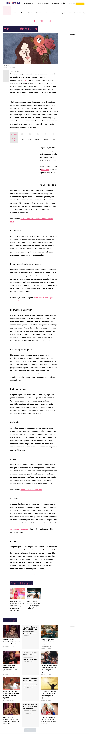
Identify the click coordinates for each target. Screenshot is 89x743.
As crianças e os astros (19, 529)
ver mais (29, 730)
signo (27, 80)
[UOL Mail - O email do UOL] (65, 4)
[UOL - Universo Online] (21, 3)
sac (61, 4)
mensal (49, 176)
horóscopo (45, 170)
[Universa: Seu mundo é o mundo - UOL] (13, 3)
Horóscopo (44, 21)
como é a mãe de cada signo (31, 490)
